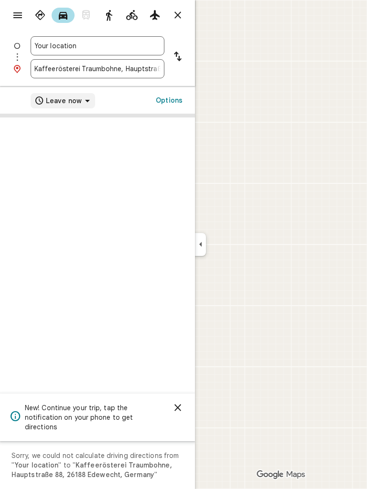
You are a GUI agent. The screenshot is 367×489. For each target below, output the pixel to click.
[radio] (40, 15)
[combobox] (97, 45)
